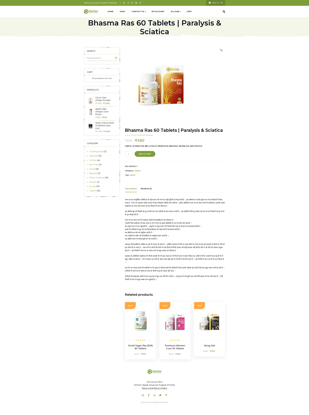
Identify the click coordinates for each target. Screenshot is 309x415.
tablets (132, 175)
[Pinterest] (140, 3)
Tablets (137, 171)
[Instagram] (124, 3)
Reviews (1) (146, 188)
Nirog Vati (209, 345)
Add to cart (145, 154)
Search (116, 58)
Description (131, 188)
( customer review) (144, 135)
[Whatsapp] (132, 3)
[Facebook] (128, 3)
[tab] (131, 188)
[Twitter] (136, 3)
